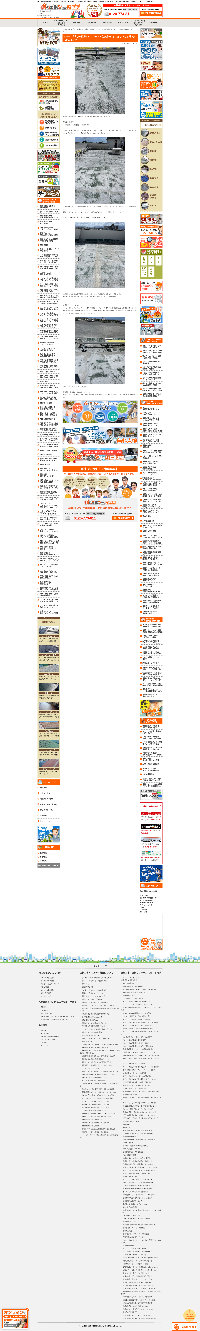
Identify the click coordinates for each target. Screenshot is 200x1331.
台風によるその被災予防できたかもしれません (152, 536)
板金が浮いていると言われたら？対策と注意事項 (152, 674)
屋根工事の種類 (151, 125)
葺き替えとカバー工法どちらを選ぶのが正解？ (151, 441)
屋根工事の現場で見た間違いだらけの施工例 (150, 574)
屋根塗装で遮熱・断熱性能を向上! (151, 590)
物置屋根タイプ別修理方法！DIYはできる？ (150, 726)
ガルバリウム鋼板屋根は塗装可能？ (151, 362)
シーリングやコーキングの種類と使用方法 (49, 349)
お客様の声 (92, 23)
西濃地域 (43, 857)
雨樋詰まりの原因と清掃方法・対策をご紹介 (96, 1116)
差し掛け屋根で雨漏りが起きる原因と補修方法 (138, 1285)
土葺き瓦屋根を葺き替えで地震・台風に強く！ (49, 326)
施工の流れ (107, 23)
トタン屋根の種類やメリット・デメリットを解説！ (139, 1070)
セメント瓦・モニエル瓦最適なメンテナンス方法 (49, 320)
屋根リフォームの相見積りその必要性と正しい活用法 (152, 631)
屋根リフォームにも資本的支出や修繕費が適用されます (100, 1071)
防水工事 (153, 169)
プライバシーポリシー (48, 810)
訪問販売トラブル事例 (150, 663)
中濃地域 (43, 861)
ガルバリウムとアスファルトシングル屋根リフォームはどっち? (49, 505)
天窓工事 (153, 206)
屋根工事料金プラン (88, 987)
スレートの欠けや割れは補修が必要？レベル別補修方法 (141, 1067)
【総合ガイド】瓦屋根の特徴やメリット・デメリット (140, 1052)
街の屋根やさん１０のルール (50, 984)
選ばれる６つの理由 (47, 981)
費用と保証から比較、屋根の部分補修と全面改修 (152, 430)
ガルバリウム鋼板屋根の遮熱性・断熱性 (151, 368)
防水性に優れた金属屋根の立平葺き (134, 1254)
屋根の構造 (44, 245)
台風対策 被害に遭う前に (90, 1020)
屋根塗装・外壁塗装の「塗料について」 (136, 992)
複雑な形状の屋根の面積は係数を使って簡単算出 (139, 1139)
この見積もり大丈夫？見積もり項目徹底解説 (150, 647)
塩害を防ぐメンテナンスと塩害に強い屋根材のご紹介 (140, 1267)
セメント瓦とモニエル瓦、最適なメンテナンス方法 (139, 1079)
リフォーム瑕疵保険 (47, 990)
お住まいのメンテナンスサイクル (134, 1215)
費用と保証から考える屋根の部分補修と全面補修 (98, 1074)
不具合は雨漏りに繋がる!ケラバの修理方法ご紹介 (49, 256)
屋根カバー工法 (155, 142)
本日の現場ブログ (46, 1013)
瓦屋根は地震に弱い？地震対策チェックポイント (152, 563)
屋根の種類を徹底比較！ (147, 446)
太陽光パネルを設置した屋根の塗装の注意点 (151, 484)
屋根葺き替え (154, 133)
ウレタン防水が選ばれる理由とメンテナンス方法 (49, 279)
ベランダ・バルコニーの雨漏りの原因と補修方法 (49, 308)
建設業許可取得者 (46, 799)
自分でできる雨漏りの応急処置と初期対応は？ (151, 596)
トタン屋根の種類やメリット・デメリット (150, 473)
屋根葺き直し (154, 178)
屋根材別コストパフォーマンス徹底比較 (49, 469)
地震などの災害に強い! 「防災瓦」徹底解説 (151, 569)
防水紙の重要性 (46, 454)
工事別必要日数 (148, 521)
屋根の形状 (44, 381)
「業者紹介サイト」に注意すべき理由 (150, 695)
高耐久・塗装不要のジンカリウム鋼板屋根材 (49, 536)
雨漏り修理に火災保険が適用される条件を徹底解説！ (140, 1318)
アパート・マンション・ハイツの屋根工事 (95, 1038)
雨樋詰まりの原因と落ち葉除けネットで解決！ (152, 754)
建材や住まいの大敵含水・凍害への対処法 (48, 414)
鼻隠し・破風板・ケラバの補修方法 (49, 250)
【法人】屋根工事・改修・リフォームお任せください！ (100, 1044)
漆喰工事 (153, 151)
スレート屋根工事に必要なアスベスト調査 (137, 1173)
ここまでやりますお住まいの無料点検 (138, 23)
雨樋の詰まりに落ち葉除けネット (93, 1119)
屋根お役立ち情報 (149, 531)
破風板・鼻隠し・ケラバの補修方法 (134, 1088)
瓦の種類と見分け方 (47, 435)
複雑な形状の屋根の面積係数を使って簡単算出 (49, 376)
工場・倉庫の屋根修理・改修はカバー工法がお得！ (152, 737)
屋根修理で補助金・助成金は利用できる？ (150, 612)
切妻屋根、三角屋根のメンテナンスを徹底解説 (49, 392)
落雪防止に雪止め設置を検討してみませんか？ (97, 1104)
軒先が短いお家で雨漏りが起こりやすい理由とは (49, 439)
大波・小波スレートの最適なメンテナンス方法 (49, 337)
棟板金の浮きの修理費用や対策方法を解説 (49, 240)
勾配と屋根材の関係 (47, 419)
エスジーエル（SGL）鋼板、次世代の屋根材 (137, 1251)
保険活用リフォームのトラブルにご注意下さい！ (139, 1261)
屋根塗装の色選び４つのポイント (149, 580)
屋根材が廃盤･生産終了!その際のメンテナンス (49, 492)
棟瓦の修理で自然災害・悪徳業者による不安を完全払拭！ (142, 1118)
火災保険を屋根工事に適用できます (93, 1026)
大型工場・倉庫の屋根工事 (90, 1035)
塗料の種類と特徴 (150, 806)
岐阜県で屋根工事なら (48, 804)
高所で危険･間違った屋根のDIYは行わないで (137, 1188)
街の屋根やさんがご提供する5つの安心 (61, 23)
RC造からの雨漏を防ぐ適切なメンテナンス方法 (138, 1185)
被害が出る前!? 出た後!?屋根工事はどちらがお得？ (152, 652)
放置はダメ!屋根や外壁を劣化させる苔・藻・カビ (49, 487)
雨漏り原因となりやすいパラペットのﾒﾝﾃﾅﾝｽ (49, 291)
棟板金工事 (153, 187)
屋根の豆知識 (45, 464)
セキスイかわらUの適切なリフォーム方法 (136, 1001)
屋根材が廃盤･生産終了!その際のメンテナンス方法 (139, 1112)
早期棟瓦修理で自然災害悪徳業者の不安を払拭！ (49, 331)
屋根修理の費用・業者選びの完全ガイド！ (49, 216)
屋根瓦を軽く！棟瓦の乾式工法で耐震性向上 (150, 558)
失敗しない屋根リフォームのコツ (150, 413)
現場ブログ (73, 29)
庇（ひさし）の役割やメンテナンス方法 (49, 565)
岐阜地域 (43, 853)
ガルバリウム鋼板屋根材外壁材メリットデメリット (152, 389)
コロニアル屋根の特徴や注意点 (149, 468)
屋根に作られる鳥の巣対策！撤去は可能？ (95, 1123)
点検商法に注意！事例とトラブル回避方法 (95, 1002)
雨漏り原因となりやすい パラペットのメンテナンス (99, 1092)
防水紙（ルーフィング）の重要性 (134, 1228)
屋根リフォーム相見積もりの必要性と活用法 (96, 1062)
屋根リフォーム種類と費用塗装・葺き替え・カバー (152, 451)
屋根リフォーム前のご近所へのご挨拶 (150, 636)
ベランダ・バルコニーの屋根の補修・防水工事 (97, 1029)
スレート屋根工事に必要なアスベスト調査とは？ (49, 600)
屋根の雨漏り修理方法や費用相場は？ (49, 553)
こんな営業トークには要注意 (150, 658)
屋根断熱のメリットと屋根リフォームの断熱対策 (49, 589)
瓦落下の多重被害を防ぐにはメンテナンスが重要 (151, 542)
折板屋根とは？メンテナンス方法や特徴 (151, 478)
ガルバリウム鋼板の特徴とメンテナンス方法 (49, 530)
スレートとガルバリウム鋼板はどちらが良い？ (151, 346)
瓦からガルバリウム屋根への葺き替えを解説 (151, 357)
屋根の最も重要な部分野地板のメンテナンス (48, 459)
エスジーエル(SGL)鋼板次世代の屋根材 (49, 524)
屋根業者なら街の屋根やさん (50, 1036)
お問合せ (43, 815)
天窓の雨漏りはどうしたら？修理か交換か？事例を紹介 (141, 1091)
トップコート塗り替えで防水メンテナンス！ (49, 606)
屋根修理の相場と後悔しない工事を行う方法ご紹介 (98, 1056)
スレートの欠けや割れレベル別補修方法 (150, 462)
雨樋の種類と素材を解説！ (90, 1126)
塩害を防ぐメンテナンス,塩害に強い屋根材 (49, 481)
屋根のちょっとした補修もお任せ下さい (95, 996)
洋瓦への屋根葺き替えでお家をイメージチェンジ (49, 498)
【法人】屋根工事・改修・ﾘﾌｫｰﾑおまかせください (152, 779)
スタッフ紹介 (45, 793)
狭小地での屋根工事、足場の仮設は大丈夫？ (137, 1016)
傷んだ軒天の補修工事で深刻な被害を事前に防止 (49, 267)
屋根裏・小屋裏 (46, 403)
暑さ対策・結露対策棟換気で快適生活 (135, 1146)
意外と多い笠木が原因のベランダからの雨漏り (49, 261)
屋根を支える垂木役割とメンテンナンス (48, 548)
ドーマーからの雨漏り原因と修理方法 (48, 571)
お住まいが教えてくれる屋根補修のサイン (151, 435)
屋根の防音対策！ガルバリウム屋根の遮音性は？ (152, 395)
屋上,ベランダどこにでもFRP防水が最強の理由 (49, 296)
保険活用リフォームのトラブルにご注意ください (152, 690)
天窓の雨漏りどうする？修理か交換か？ (49, 577)
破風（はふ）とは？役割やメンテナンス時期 (49, 612)
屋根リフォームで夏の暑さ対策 (92, 1032)
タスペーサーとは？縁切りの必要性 (47, 273)
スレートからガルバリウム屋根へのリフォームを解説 (152, 351)
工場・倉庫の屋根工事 (150, 764)
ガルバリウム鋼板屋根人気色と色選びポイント (151, 373)
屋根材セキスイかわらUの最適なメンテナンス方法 (152, 500)
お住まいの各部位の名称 (49, 212)
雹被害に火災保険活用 (130, 1312)
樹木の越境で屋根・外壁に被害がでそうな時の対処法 (152, 684)
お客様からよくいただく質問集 (133, 998)
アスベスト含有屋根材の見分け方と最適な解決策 (49, 445)
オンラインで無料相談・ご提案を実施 (94, 981)
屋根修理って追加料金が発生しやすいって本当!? (151, 679)
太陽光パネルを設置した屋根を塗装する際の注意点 (98, 1129)
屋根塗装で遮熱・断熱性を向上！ (134, 1152)
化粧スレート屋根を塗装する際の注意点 (150, 489)
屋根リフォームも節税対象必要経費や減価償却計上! (152, 785)
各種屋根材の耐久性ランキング (133, 1237)
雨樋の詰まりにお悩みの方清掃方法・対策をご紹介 (152, 748)
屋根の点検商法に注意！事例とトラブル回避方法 (151, 668)
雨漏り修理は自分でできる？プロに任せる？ (49, 228)
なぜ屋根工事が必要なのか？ (151, 408)
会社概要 (154, 23)
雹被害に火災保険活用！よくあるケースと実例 (151, 607)
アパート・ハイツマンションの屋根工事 (150, 769)
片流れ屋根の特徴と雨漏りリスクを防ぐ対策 (49, 386)
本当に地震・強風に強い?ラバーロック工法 (49, 366)
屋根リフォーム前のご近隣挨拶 (92, 999)
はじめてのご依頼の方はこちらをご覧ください (97, 978)
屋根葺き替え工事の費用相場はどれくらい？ (151, 424)
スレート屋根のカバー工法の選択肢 (152, 457)
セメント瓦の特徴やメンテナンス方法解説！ (49, 314)
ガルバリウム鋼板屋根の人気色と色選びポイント (139, 1046)
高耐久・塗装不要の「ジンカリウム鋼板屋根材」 (139, 1182)
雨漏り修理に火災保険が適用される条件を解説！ (151, 601)
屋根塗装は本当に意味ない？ (46, 222)
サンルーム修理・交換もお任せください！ (151, 732)
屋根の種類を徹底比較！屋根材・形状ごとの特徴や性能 (141, 1055)
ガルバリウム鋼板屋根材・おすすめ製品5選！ (138, 1025)
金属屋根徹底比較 (129, 1245)
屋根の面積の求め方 (47, 372)
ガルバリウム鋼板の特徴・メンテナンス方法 (137, 1179)
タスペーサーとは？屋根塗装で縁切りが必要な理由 (139, 1103)
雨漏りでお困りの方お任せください (93, 993)
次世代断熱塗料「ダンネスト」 (148, 585)
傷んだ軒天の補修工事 (130, 1207)
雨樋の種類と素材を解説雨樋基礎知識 (49, 594)
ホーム (45, 23)
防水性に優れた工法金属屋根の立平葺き (47, 355)
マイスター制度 (46, 996)
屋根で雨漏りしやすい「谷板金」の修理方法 (48, 429)
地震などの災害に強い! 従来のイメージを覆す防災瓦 (140, 1167)
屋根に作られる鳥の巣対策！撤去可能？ (151, 759)
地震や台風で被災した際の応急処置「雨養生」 (49, 361)
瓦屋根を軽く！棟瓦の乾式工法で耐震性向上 (137, 1161)
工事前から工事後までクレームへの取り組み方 (151, 642)
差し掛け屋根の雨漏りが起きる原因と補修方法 (49, 398)
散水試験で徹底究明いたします (92, 1017)
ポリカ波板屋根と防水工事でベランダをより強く (152, 743)
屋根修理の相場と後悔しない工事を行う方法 (150, 419)
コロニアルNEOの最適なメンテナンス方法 (151, 506)
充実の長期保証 (46, 993)
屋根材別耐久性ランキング (46, 475)
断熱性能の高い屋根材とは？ (46, 583)
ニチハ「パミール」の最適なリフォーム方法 (137, 1004)
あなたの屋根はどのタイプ (131, 983)
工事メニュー (123, 23)
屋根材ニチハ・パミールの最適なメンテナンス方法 (152, 495)
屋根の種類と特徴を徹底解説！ (47, 206)
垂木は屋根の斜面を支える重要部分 (93, 1080)
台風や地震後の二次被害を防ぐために (151, 553)
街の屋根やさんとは (47, 978)
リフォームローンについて (90, 1068)
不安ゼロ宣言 (45, 987)
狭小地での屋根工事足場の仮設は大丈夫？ (150, 511)
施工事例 (76, 23)
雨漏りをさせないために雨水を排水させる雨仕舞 (49, 424)
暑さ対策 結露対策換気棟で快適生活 (47, 408)
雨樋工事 (153, 160)
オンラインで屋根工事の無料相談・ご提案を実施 (151, 625)
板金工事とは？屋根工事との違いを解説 (49, 234)
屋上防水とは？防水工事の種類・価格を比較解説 (49, 302)
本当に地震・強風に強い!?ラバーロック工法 (137, 1279)
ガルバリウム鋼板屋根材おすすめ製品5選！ (151, 378)
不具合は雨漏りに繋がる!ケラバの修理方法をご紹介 (140, 1106)
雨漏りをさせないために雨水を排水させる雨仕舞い (139, 1288)
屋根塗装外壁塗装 (153, 196)
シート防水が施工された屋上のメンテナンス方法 (49, 285)
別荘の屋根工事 (148, 774)
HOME (65, 29)
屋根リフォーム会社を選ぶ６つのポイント (152, 526)
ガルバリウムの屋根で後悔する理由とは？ (48, 518)
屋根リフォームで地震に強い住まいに (94, 1023)
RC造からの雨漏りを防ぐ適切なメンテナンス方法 (49, 559)
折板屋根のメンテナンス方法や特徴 (134, 1073)
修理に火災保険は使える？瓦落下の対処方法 (152, 547)
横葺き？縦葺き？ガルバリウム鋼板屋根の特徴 (152, 384)
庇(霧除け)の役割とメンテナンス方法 (47, 343)
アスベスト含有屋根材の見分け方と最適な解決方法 (139, 1170)
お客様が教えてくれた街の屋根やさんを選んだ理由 (57, 1016)
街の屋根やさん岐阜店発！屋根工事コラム (54, 1019)
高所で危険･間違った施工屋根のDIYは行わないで (49, 542)
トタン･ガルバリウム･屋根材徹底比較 (48, 512)
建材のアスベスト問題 (48, 450)
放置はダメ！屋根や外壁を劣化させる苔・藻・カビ (139, 1270)
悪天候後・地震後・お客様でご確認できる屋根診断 (139, 989)
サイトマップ (45, 821)
